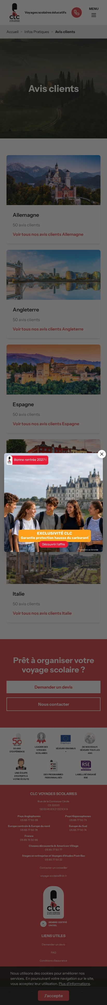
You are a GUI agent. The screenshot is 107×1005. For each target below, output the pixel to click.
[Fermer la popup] (102, 454)
